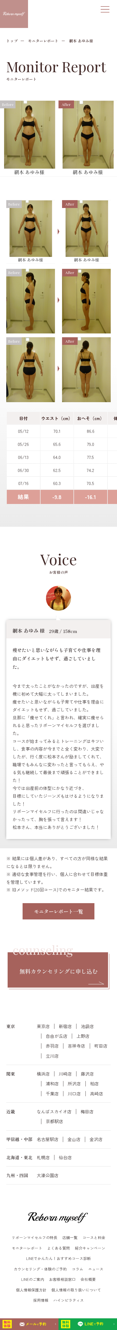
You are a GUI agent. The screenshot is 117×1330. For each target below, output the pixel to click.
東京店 (43, 1026)
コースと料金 (93, 1237)
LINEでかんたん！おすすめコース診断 (58, 1258)
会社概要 (88, 1279)
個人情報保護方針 (31, 1290)
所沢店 (74, 1083)
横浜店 (43, 1073)
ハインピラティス (68, 1300)
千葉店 (52, 1093)
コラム (77, 1269)
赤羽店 (52, 1045)
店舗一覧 (70, 1237)
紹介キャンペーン (90, 1248)
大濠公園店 (48, 1175)
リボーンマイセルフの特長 (34, 1237)
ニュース (95, 1269)
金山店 (74, 1139)
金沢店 (96, 1139)
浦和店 (52, 1083)
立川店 (52, 1055)
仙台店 (65, 1157)
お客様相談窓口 (62, 1279)
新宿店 (65, 1026)
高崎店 (96, 1093)
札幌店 (43, 1157)
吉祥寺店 (76, 1045)
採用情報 (40, 1300)
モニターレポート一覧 (58, 911)
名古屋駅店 (48, 1139)
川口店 (74, 1093)
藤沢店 (87, 1073)
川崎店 (65, 1073)
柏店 (94, 1083)
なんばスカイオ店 (54, 1111)
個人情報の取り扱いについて (76, 1290)
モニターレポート (43, 40)
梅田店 (87, 1111)
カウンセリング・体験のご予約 (40, 1269)
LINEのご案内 (32, 1279)
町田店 (100, 1045)
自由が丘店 (56, 1036)
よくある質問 (58, 1248)
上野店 (83, 1036)
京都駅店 (54, 1121)
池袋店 (87, 1026)
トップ (12, 40)
